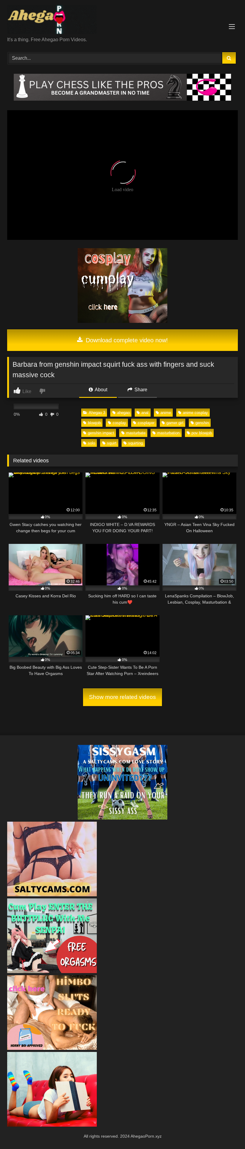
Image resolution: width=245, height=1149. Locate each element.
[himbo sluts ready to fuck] (52, 1048)
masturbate (136, 433)
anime (165, 412)
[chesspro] (122, 99)
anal (144, 412)
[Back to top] (226, 1131)
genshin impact (101, 433)
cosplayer (146, 423)
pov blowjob (202, 433)
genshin (202, 423)
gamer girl (174, 423)
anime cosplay (195, 412)
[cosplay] (122, 321)
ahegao (123, 412)
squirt (112, 443)
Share (140, 389)
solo (91, 443)
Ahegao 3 (97, 412)
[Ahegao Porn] (122, 20)
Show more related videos (122, 697)
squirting (135, 443)
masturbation (168, 433)
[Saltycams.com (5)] (52, 894)
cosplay (119, 423)
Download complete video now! (126, 340)
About (100, 389)
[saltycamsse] (52, 1124)
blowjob (94, 423)
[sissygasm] (122, 817)
